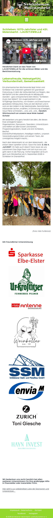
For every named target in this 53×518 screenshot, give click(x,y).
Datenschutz (26, 510)
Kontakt (38, 510)
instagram (33, 513)
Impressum (15, 510)
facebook (21, 513)
